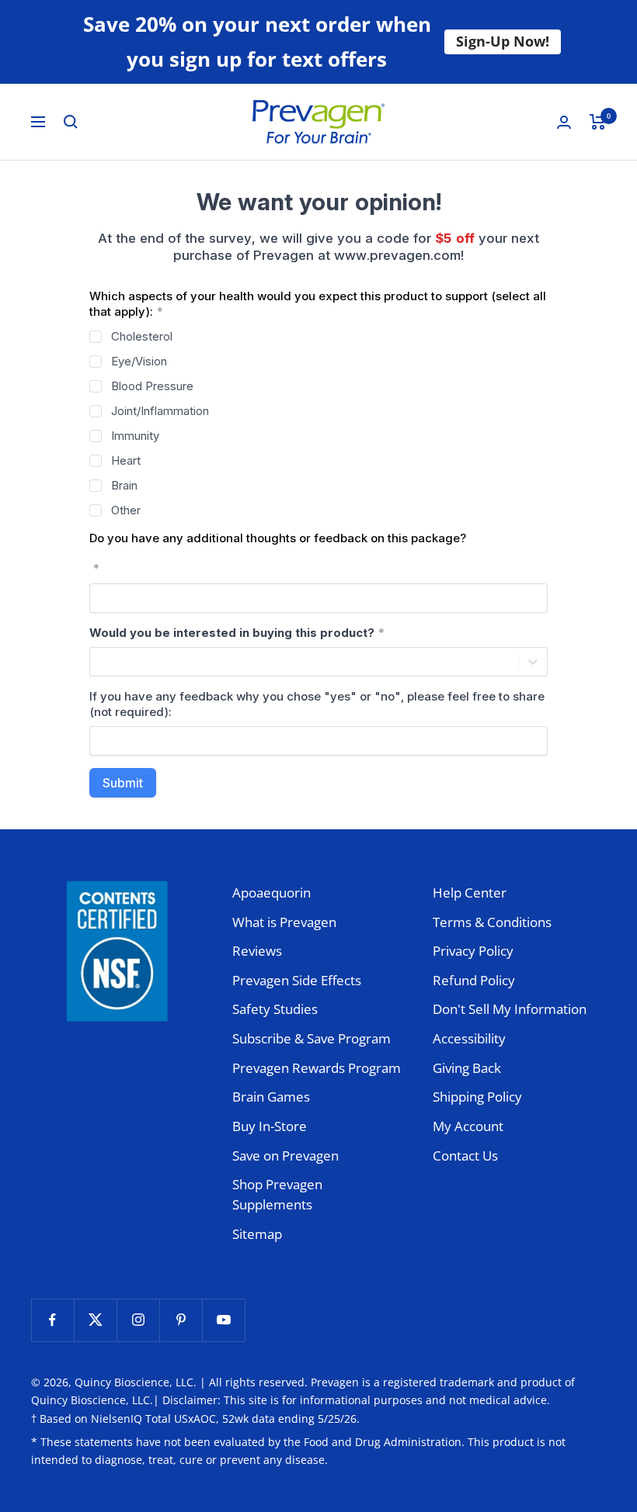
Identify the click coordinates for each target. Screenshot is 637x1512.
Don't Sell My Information (510, 1009)
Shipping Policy (477, 1096)
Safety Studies (275, 1009)
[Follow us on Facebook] (52, 1320)
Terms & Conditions (492, 922)
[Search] (71, 122)
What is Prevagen (284, 922)
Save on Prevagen (285, 1155)
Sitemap (257, 1234)
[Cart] (598, 122)
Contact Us (465, 1155)
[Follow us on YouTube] (223, 1320)
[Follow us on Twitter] (95, 1320)
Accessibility (469, 1038)
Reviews (257, 951)
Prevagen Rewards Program (316, 1068)
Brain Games (271, 1096)
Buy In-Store (269, 1126)
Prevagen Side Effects (296, 980)
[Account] (564, 122)
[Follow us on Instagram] (138, 1320)
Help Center (469, 892)
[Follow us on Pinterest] (180, 1320)
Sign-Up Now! (502, 41)
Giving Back (467, 1068)
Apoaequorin (271, 892)
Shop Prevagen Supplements (277, 1194)
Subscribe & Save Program (311, 1038)
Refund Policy (474, 980)
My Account (468, 1126)
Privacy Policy (473, 951)
